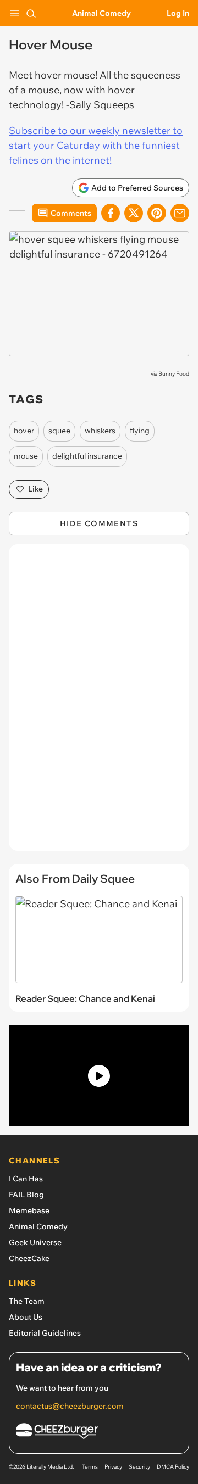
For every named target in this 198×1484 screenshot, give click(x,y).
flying (140, 431)
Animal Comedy (101, 13)
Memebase (29, 1210)
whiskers (100, 431)
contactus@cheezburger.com (70, 1406)
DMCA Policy (173, 1466)
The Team (27, 1301)
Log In (178, 13)
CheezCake (29, 1258)
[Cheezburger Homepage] (99, 1433)
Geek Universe (35, 1242)
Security (139, 1466)
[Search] (30, 13)
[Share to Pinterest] (156, 213)
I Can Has (26, 1179)
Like (35, 489)
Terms (90, 1466)
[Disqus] (99, 703)
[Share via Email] (179, 213)
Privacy (113, 1466)
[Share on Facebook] (110, 213)
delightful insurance (87, 456)
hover (24, 431)
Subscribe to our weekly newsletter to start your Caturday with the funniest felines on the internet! (96, 145)
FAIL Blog (26, 1195)
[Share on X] (133, 213)
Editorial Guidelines (45, 1333)
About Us (25, 1317)
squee (59, 431)
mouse (26, 456)
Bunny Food (173, 373)
